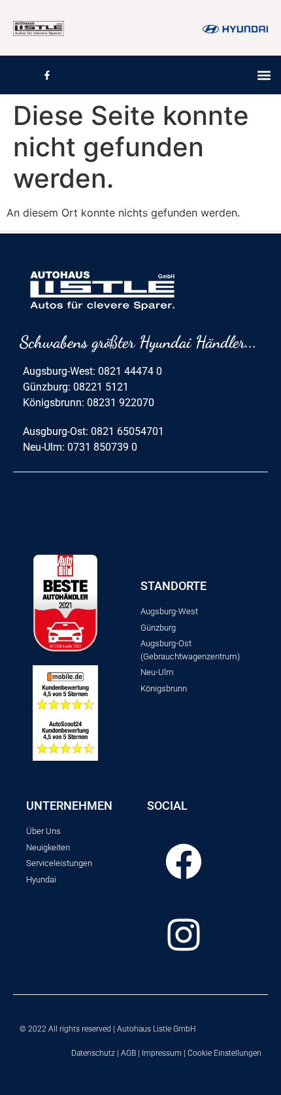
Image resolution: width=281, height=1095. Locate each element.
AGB (128, 1053)
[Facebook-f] (46, 75)
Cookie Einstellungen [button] (224, 1053)
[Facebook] (183, 861)
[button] (263, 75)
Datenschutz (93, 1053)
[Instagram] (183, 934)
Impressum (162, 1053)
